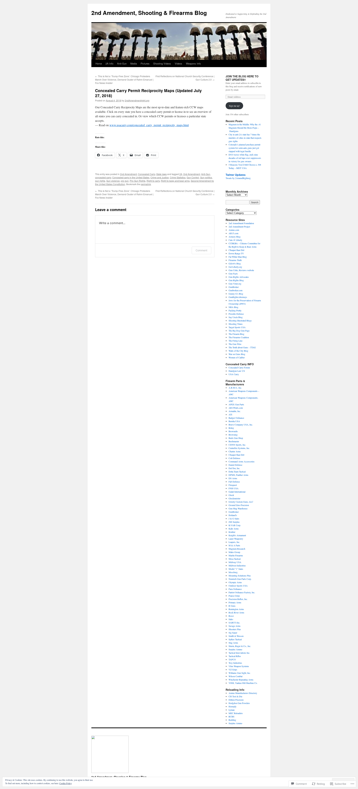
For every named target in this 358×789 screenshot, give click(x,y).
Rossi (231, 615)
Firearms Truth (235, 260)
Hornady (232, 706)
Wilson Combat (235, 676)
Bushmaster (234, 441)
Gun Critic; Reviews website (241, 270)
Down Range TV (236, 253)
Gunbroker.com (235, 290)
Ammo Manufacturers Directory (243, 692)
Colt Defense (234, 458)
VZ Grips (233, 669)
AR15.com (233, 233)
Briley (231, 427)
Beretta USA (234, 421)
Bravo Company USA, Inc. (241, 424)
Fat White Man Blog (238, 256)
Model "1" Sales (236, 568)
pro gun (125, 180)
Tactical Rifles (235, 656)
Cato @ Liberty (235, 239)
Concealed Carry (146, 174)
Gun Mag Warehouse (238, 508)
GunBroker (234, 286)
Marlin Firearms (236, 555)
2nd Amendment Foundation (241, 223)
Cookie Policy (65, 783)
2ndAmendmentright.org (137, 100)
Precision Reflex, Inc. (238, 599)
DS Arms (233, 478)
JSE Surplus (234, 521)
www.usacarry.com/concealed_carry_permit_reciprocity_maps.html (149, 125)
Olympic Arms (235, 582)
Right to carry (153, 180)
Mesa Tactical (235, 558)
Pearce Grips (234, 595)
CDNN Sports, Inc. (237, 444)
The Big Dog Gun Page (239, 330)
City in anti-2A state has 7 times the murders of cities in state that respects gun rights (245, 138)
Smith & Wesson (236, 635)
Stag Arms (233, 642)
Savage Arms (235, 625)
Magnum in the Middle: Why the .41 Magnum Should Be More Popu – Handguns (245, 128)
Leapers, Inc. (234, 541)
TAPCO (232, 659)
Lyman (232, 709)
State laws (161, 174)
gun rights (100, 180)
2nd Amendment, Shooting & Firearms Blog (149, 13)
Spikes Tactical (235, 639)
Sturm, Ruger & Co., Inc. (240, 646)
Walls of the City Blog (238, 350)
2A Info (109, 63)
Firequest (233, 484)
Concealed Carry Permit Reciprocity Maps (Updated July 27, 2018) (148, 93)
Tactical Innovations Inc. (239, 652)
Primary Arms (235, 602)
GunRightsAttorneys (238, 297)
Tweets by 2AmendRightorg (238, 178)
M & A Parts (234, 545)
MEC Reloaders (236, 713)
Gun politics (206, 177)
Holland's (233, 515)
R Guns (232, 605)
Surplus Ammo (235, 649)
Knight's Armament (237, 535)
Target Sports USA (237, 327)
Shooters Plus (235, 629)
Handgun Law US (237, 370)
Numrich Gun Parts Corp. (240, 578)
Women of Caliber (237, 357)
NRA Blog (233, 307)
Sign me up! (234, 105)
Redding (232, 719)
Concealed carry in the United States (130, 177)
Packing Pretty (235, 310)
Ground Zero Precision (239, 505)
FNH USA (233, 488)
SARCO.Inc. (234, 622)
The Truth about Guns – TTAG (242, 347)
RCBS (231, 716)
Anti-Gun (122, 63)
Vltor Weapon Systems (239, 666)
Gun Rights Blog (236, 280)
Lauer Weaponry (236, 538)
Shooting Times (236, 323)
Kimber (232, 531)
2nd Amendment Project (239, 226)
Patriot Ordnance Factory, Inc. (242, 592)
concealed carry (103, 177)
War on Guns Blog (237, 354)
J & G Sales (234, 518)
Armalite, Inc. (235, 411)
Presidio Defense (236, 313)
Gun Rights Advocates (239, 276)
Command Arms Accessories (242, 461)
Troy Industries (235, 662)
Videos (178, 63)
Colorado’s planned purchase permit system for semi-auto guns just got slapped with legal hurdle (244, 148)
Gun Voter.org (235, 283)
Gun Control (193, 177)
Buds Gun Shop (236, 437)
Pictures (145, 63)
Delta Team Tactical (237, 471)
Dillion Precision (236, 699)
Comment (201, 250)
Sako (231, 619)
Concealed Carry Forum (239, 367)
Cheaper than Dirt (236, 250)
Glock (231, 494)
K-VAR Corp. (235, 525)
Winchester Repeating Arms (241, 679)
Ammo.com (234, 229)
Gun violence (113, 180)
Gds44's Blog (235, 263)
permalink (146, 184)
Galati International (237, 491)
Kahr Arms (234, 528)
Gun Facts (233, 273)
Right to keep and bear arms (175, 180)
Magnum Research (237, 548)
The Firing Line (235, 340)
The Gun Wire (235, 343)
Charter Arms (235, 451)
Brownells (233, 431)
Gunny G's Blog (236, 293)
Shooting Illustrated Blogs (240, 320)
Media (133, 63)
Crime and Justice (159, 177)
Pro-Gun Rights (137, 180)
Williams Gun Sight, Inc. (240, 672)
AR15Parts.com (236, 407)
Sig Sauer (233, 632)
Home (98, 63)
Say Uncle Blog (236, 317)
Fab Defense (234, 481)
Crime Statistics (178, 177)
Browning (233, 434)
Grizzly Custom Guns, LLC (241, 501)
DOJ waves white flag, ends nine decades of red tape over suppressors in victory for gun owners (245, 158)
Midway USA (235, 562)
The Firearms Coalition (239, 337)
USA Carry (234, 374)
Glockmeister (234, 498)
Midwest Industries (237, 565)
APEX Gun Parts (236, 404)
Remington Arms (236, 609)
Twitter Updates (236, 175)
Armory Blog (235, 236)
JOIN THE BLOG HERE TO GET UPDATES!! (242, 77)
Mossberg (233, 572)
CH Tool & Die (235, 696)
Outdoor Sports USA (238, 585)
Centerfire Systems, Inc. (239, 448)
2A (180, 174)
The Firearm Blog (236, 333)
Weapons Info (193, 63)
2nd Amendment (128, 174)
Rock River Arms (236, 612)
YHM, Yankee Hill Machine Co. (243, 682)
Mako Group (234, 552)
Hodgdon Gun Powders (239, 703)
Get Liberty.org (235, 266)
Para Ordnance (235, 588)
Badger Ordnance (236, 417)
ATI (230, 414)
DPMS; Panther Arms (238, 474)
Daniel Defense (235, 464)
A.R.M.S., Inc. (235, 387)
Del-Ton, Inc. (234, 468)
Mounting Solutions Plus (240, 575)
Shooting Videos (162, 63)
